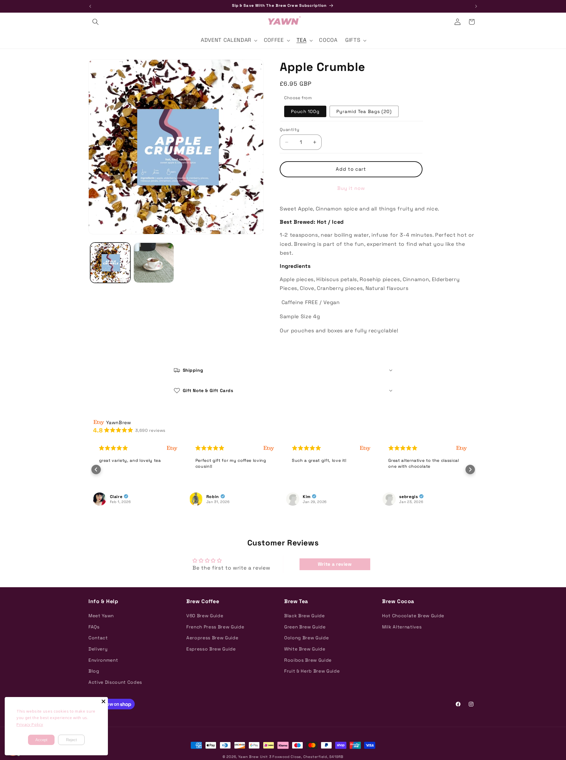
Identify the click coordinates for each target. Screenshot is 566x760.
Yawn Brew (248, 756)
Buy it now (351, 188)
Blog (93, 671)
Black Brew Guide (304, 615)
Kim (210, 496)
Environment (103, 660)
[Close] (103, 701)
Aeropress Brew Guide (212, 637)
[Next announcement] (476, 6)
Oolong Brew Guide (306, 637)
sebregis (312, 496)
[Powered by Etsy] (172, 448)
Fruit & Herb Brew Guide (312, 671)
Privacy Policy (30, 724)
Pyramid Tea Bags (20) (364, 111)
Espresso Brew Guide (211, 649)
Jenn (404, 496)
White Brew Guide (304, 649)
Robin (116, 496)
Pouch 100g (305, 111)
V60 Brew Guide (204, 615)
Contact (98, 637)
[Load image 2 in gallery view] (154, 263)
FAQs (94, 627)
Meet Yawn (101, 615)
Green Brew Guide (305, 627)
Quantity (290, 129)
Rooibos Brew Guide (308, 660)
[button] (95, 22)
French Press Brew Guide (215, 627)
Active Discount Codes (115, 682)
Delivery (97, 649)
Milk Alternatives (402, 627)
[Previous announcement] (90, 6)
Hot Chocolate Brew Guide (413, 615)
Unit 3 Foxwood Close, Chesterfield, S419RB (301, 756)
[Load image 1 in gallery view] (110, 263)
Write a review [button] (335, 564)
